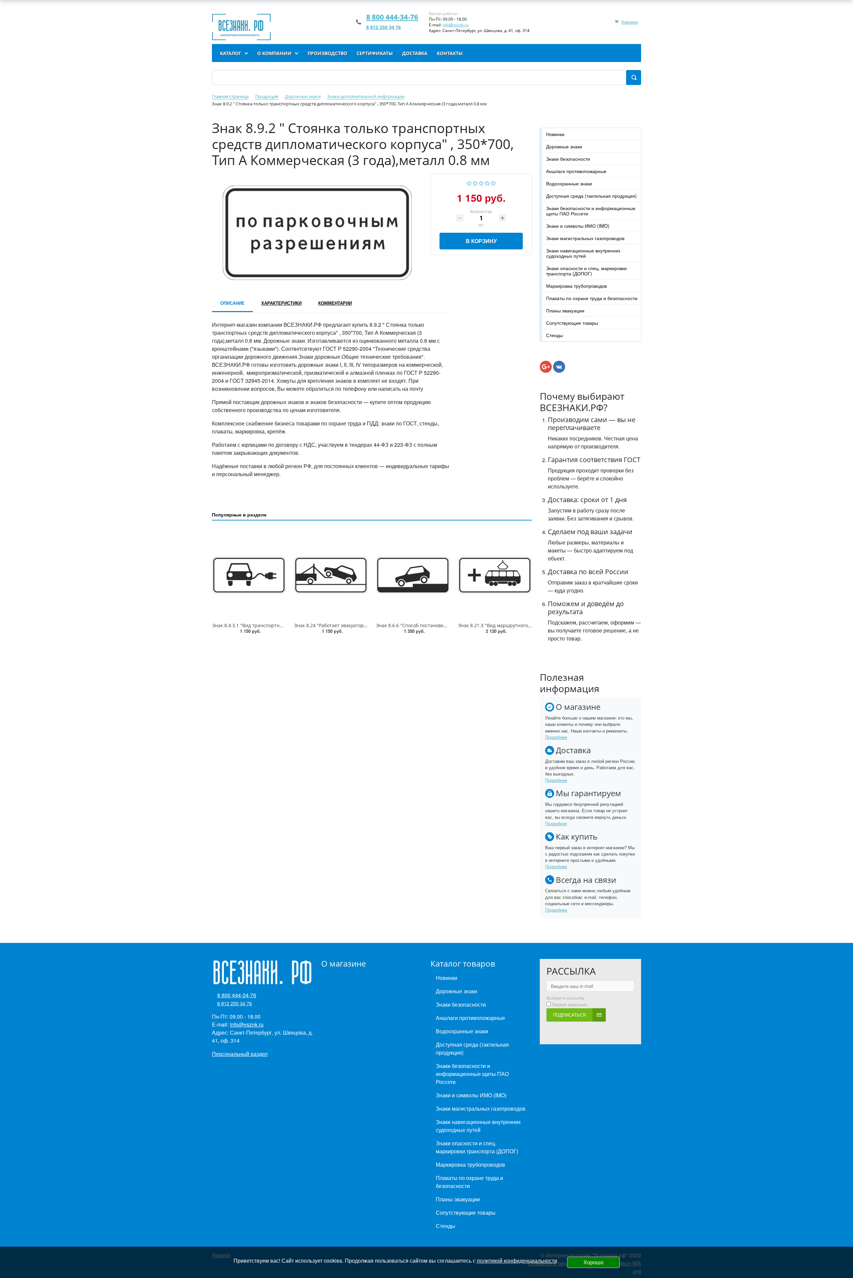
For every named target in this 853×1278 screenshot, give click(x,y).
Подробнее (556, 737)
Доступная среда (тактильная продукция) (591, 195)
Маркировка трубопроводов (576, 285)
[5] (493, 182)
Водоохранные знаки (569, 183)
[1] (469, 182)
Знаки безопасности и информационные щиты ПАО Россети (590, 211)
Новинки (555, 134)
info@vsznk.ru (455, 25)
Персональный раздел (240, 1054)
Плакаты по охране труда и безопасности (591, 298)
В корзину (481, 241)
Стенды (554, 335)
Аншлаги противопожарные (576, 171)
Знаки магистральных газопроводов (585, 238)
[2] (475, 182)
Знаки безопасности (568, 158)
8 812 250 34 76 (383, 27)
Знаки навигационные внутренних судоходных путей (583, 253)
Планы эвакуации (565, 310)
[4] (487, 182)
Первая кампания (569, 1004)
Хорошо (593, 1262)
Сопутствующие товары (572, 322)
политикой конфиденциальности (517, 1260)
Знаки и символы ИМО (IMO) (577, 225)
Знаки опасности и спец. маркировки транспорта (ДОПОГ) (586, 271)
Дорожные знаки (564, 146)
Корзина (629, 22)
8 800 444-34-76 (392, 17)
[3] (481, 182)
